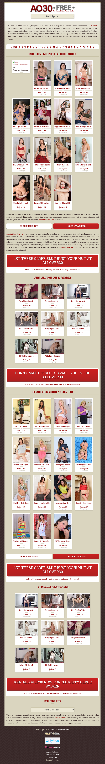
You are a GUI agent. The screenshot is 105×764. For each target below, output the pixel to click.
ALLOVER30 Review (14, 234)
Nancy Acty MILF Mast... (52, 328)
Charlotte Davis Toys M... (21, 464)
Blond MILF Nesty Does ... (42, 464)
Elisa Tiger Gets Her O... (21, 126)
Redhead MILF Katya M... (27, 665)
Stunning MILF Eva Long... (42, 203)
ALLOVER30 (92, 26)
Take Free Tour (29, 226)
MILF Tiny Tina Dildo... (26, 328)
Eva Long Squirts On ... (52, 301)
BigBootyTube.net (66, 247)
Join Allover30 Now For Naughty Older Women (52, 684)
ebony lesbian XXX (46, 220)
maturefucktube (52, 752)
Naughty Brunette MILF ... (42, 503)
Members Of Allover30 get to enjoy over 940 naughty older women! (52, 270)
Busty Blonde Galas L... (26, 301)
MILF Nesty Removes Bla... (84, 426)
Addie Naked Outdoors (52, 356)
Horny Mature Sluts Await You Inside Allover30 (52, 375)
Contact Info (52, 757)
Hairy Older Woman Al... (78, 301)
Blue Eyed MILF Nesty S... (21, 541)
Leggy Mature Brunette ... (62, 126)
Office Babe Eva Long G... (21, 203)
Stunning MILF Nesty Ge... (63, 426)
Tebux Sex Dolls (52, 755)
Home (14, 46)
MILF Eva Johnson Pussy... (63, 541)
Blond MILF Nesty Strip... (21, 503)
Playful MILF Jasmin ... (26, 356)
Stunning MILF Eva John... (63, 464)
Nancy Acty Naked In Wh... (83, 164)
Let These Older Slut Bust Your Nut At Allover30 (52, 260)
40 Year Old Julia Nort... (42, 88)
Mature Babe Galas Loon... (63, 164)
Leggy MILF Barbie (21, 426)
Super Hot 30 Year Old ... (63, 203)
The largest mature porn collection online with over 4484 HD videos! (52, 384)
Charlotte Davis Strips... (84, 503)
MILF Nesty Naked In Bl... (84, 464)
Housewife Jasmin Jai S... (42, 126)
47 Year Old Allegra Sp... (63, 88)
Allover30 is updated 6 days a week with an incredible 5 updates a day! (52, 693)
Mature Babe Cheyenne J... (42, 164)
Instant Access (76, 226)
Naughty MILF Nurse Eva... (42, 541)
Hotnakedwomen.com (60, 730)
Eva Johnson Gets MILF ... (63, 503)
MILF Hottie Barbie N (42, 426)
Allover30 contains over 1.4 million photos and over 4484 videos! (52, 579)
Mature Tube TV (61, 717)
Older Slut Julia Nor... (78, 328)
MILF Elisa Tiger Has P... (84, 126)
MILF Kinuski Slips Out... (21, 164)
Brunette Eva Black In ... (84, 88)
